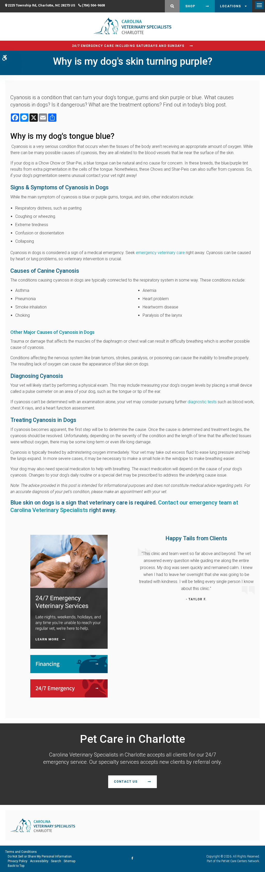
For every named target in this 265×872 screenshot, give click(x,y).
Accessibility (39, 861)
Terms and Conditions (21, 852)
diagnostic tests (202, 401)
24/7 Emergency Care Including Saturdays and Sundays (128, 46)
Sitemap (69, 861)
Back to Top (16, 866)
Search (56, 861)
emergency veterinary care (160, 252)
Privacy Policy (17, 861)
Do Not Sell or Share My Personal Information (40, 856)
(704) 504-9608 (93, 5)
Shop (190, 6)
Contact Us (125, 781)
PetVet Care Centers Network (240, 861)
